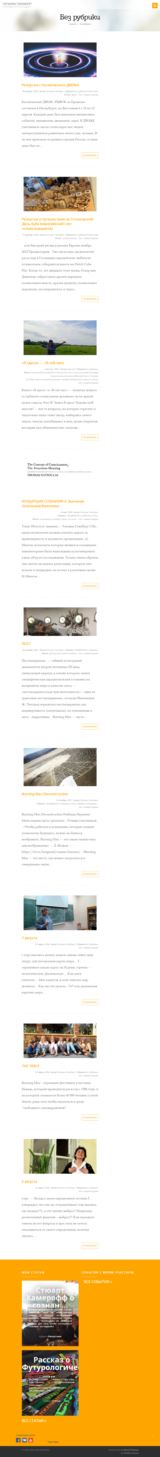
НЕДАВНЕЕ (71, 515)
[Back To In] (152, 1435)
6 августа (29, 1181)
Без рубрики (79, 91)
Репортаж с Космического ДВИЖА (50, 84)
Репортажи (92, 91)
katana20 (70, 369)
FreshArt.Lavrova (130, 1453)
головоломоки (69, 238)
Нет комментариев (88, 94)
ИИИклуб (78, 376)
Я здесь (85, 379)
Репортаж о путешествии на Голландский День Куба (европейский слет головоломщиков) (57, 224)
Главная (72, 24)
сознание (46, 379)
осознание (45, 519)
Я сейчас (93, 379)
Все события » (98, 1281)
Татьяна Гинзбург (17, 4)
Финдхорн (75, 379)
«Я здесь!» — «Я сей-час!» (43, 362)
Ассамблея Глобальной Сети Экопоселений (66, 372)
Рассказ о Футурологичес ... (52, 1363)
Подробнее (90, 155)
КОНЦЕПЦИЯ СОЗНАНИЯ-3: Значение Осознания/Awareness (53, 503)
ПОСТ (26, 643)
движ (74, 94)
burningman (91, 803)
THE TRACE (31, 1065)
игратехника (67, 376)
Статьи (94, 515)
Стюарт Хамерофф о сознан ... (50, 1293)
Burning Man (37, 372)
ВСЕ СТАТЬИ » (34, 1420)
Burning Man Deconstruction (45, 793)
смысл (38, 379)
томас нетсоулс (69, 519)
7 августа (29, 937)
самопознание (69, 653)
